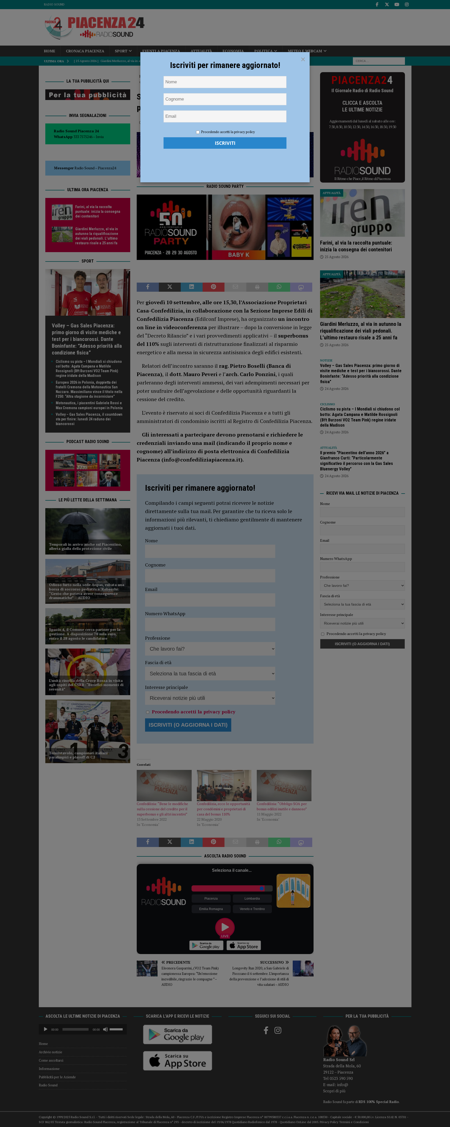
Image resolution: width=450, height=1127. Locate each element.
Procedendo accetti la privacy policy (228, 131)
